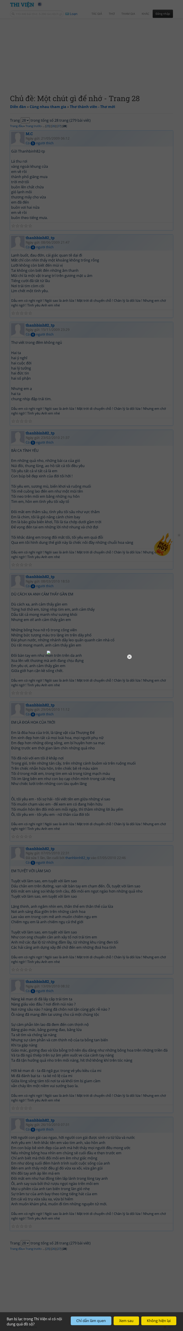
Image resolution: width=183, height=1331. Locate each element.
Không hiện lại (159, 1320)
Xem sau (126, 1320)
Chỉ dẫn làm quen (91, 1320)
